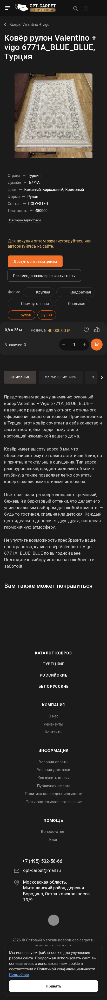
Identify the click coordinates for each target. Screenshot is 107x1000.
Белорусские (53, 686)
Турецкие (53, 664)
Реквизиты (53, 724)
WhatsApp (53, 920)
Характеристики (61, 377)
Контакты (53, 732)
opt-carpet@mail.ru (42, 870)
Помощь (53, 820)
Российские (54, 675)
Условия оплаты (53, 762)
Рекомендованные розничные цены (44, 276)
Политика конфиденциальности (53, 793)
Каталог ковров (53, 653)
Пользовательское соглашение (53, 801)
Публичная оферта (53, 786)
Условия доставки (53, 769)
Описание (20, 377)
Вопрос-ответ (53, 831)
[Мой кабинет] (86, 8)
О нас (53, 716)
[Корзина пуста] (97, 8)
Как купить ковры (53, 778)
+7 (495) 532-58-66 (42, 861)
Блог (53, 839)
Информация (53, 750)
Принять (53, 986)
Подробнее (19, 974)
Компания (53, 705)
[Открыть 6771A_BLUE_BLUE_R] (53, 112)
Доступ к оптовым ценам (35, 261)
